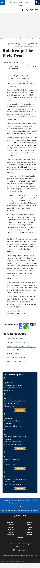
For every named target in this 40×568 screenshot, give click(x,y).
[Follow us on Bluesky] (37, 10)
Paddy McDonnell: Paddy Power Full (15, 401)
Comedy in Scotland (32, 510)
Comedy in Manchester (19, 510)
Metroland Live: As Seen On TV (18, 343)
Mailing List (11, 524)
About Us (29, 532)
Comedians (29, 522)
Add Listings (10, 530)
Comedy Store (8, 423)
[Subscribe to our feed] (20, 506)
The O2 (6, 462)
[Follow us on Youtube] (32, 10)
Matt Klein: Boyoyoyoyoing (16, 357)
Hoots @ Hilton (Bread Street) (13, 388)
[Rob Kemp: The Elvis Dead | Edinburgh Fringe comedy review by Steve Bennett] (20, 38)
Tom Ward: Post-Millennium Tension (15, 479)
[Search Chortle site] (37, 2)
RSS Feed (10, 527)
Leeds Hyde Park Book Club (12, 442)
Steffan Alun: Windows (15, 338)
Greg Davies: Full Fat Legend (12, 459)
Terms (29, 530)
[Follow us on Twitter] (28, 10)
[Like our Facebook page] (23, 10)
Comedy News (10, 522)
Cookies (11, 532)
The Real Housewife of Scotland (13, 385)
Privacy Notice (10, 535)
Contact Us (29, 535)
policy (23, 561)
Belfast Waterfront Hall (11, 403)
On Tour (29, 524)
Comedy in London (7, 510)
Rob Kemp (24, 126)
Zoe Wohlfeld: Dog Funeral (16, 362)
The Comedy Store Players (12, 421)
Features (29, 527)
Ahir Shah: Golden (13, 353)
